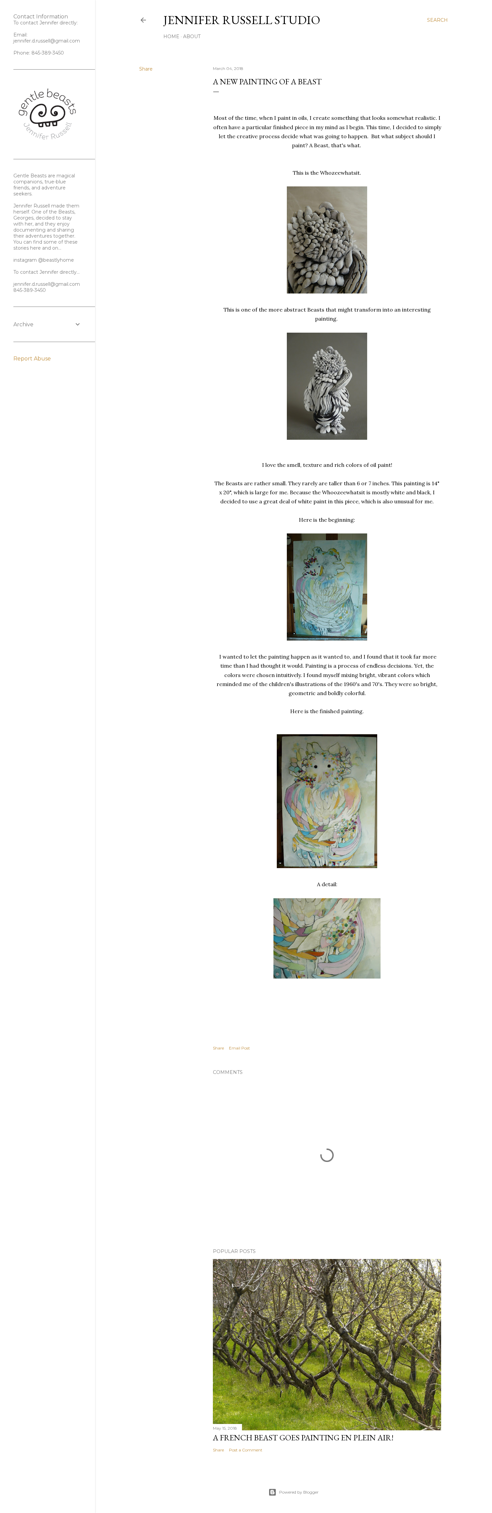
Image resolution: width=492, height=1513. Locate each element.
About (191, 36)
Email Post (239, 1047)
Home (171, 36)
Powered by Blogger (299, 1492)
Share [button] (146, 69)
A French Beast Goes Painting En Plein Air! (303, 1437)
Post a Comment (245, 1449)
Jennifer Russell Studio (241, 20)
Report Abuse (32, 358)
